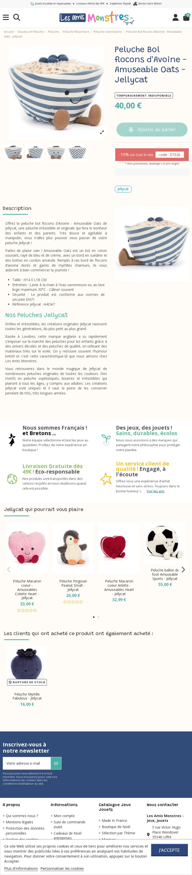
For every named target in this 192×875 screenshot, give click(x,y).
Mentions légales (19, 822)
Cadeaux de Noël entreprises (68, 836)
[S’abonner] (56, 763)
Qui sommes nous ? (22, 815)
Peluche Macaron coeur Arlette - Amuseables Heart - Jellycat (119, 587)
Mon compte (64, 815)
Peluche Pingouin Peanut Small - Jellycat (73, 585)
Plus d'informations (21, 868)
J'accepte (169, 850)
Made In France (114, 820)
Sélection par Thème (118, 833)
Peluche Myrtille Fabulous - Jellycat (27, 696)
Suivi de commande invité (70, 824)
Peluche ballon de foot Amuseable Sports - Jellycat (165, 574)
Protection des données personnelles (25, 831)
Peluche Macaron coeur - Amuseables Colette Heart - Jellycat (27, 589)
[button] (93, 617)
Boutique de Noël (116, 826)
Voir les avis (155, 491)
